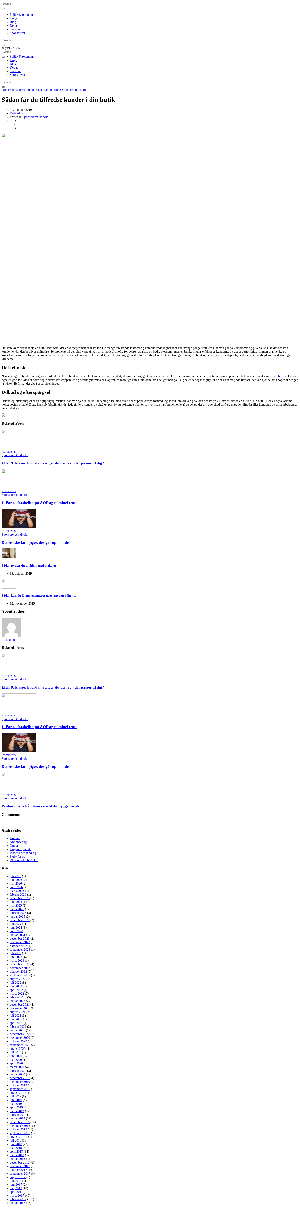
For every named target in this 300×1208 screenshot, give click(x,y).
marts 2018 (17, 1155)
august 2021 (18, 1012)
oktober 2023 (18, 946)
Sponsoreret (17, 33)
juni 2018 (16, 1144)
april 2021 (16, 1023)
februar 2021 (18, 1026)
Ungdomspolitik (20, 849)
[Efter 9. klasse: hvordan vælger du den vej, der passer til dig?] (19, 448)
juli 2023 (15, 953)
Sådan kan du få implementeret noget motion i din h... (39, 595)
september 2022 (20, 975)
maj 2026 (16, 883)
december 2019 (20, 1078)
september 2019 (20, 1089)
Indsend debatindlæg (23, 853)
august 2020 (18, 1048)
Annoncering (18, 842)
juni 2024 (16, 927)
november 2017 (20, 1166)
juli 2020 (15, 1052)
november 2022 (20, 968)
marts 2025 (17, 909)
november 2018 (20, 1125)
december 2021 (20, 1004)
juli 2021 (15, 1015)
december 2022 (20, 964)
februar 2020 (18, 1070)
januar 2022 (17, 1001)
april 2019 (16, 1107)
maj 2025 (16, 905)
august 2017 (18, 1177)
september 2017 (20, 1173)
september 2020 (20, 1045)
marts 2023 (17, 960)
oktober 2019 (18, 1085)
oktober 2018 (18, 1129)
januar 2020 (17, 1074)
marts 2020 (17, 1067)
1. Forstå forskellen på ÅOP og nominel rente (39, 502)
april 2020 (16, 1063)
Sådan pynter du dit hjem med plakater (29, 565)
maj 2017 (16, 1188)
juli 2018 (15, 1140)
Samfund (15, 29)
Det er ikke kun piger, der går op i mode (35, 542)
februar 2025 (18, 913)
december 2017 (20, 1162)
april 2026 (16, 887)
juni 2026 (16, 879)
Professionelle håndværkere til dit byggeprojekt (41, 806)
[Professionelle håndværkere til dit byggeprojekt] (19, 791)
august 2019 (18, 1092)
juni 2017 (16, 1184)
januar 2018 (17, 1158)
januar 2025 (17, 916)
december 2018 (20, 1122)
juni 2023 (16, 957)
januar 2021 (17, 1030)
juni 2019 (16, 1100)
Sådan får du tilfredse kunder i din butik (61, 89)
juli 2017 (15, 1181)
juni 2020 (16, 1056)
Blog (13, 22)
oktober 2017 (18, 1169)
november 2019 (20, 1081)
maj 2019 (16, 1103)
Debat (14, 25)
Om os (14, 845)
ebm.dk (281, 376)
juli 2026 (15, 876)
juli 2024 (15, 924)
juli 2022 (15, 982)
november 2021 (20, 1008)
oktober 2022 (18, 971)
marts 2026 (17, 890)
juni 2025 (16, 902)
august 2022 (18, 979)
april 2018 (16, 1151)
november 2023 (20, 942)
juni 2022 (16, 986)
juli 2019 (15, 1096)
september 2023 (20, 949)
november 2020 (20, 1037)
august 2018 (18, 1136)
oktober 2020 (18, 1041)
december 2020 (20, 1034)
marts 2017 (17, 1195)
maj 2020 (16, 1059)
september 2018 (20, 1133)
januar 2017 (17, 1203)
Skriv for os (17, 856)
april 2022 (16, 990)
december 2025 (20, 898)
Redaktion (16, 113)
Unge (13, 18)
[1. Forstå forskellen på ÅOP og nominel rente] (19, 487)
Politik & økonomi (22, 14)
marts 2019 (17, 1111)
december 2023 (20, 938)
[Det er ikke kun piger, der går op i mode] (19, 527)
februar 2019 (18, 1114)
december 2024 (20, 920)
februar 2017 (18, 1199)
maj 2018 (16, 1147)
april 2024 (16, 931)
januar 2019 (17, 1118)
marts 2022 (17, 993)
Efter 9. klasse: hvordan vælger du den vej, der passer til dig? (53, 463)
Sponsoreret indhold (23, 89)
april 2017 (16, 1192)
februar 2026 (18, 894)
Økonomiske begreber (24, 860)
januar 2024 (17, 935)
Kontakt (15, 838)
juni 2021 (16, 1019)
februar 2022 (18, 997)
